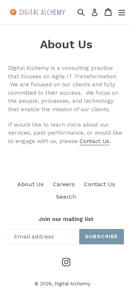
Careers (64, 184)
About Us (30, 184)
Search (66, 196)
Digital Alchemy (72, 283)
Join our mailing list (66, 219)
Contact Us (94, 141)
